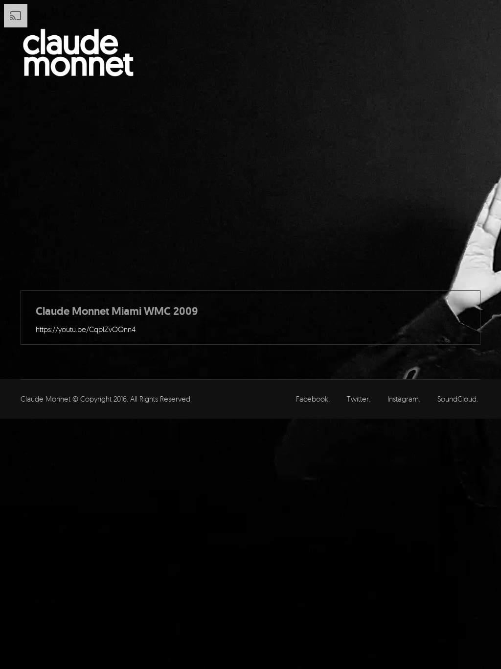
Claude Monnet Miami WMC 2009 (117, 311)
